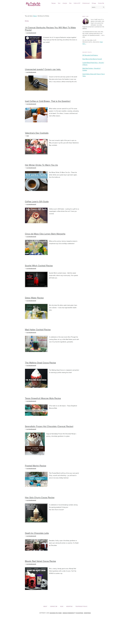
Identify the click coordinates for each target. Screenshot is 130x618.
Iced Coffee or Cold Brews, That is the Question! (48, 101)
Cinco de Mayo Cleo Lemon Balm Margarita (45, 233)
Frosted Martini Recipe (35, 465)
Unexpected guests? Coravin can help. (43, 69)
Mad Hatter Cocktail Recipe (38, 329)
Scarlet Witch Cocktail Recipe (39, 265)
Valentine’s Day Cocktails (37, 132)
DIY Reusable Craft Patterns (90, 55)
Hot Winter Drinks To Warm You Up (41, 164)
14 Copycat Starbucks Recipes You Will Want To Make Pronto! (50, 28)
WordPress (87, 612)
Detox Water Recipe (34, 297)
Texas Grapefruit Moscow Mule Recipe (43, 398)
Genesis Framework (68, 612)
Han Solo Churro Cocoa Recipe (39, 497)
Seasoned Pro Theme (56, 612)
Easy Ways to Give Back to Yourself (92, 59)
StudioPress (79, 612)
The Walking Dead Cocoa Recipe (40, 362)
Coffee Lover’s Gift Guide (37, 201)
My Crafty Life (33, 4)
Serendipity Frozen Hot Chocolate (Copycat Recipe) (49, 426)
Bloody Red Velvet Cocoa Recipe (40, 561)
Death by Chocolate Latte (37, 533)
